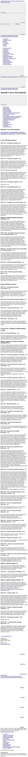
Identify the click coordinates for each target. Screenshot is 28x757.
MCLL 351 (12, 614)
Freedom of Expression (8, 736)
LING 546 (9, 380)
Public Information (7, 744)
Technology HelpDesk (7, 62)
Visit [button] (7, 644)
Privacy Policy (6, 738)
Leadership (3, 1)
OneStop (8, 2)
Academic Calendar (7, 48)
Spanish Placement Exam (8, 119)
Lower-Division (5, 132)
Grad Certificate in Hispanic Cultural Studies (12, 116)
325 (5, 569)
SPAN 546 (16, 489)
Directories (19, 1)
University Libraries (7, 64)
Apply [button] (9, 644)
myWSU (5, 2)
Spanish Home (6, 108)
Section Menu (4, 104)
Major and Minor (6, 109)
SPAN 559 (24, 465)
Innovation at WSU (9, 1)
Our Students (6, 123)
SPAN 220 (9, 316)
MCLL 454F (9, 489)
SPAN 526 (12, 387)
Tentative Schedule (7, 111)
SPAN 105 (18, 154)
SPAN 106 (20, 198)
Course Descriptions (7, 110)
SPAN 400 (21, 352)
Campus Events (6, 52)
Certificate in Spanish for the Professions (11, 112)
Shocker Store (6, 59)
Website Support (6, 745)
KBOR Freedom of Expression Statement (11, 746)
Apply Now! (5, 49)
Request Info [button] (3, 644)
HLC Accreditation (7, 748)
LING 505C (9, 335)
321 (1, 569)
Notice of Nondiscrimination (9, 739)
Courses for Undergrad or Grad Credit (13, 133)
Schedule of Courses (7, 57)
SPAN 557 (12, 465)
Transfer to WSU (6, 63)
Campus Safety (6, 742)
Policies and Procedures (8, 56)
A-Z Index (5, 734)
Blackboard (5, 51)
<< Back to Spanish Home (6, 636)
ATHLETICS (5, 36)
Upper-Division (14, 132)
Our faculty (5, 121)
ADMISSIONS (10, 35)
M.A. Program (6, 115)
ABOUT (10, 36)
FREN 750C (9, 626)
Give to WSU (6, 43)
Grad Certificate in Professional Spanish (11, 117)
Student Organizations (7, 124)
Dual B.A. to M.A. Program (9, 114)
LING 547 (9, 392)
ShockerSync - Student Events (9, 58)
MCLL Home (6, 107)
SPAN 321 (15, 373)
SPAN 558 (17, 465)
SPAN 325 (9, 361)
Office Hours (6, 55)
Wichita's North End (7, 126)
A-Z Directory (6, 50)
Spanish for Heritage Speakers (9, 118)
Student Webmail (6, 60)
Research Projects (6, 122)
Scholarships (5, 125)
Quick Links (3, 12)
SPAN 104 (20, 166)
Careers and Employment (8, 53)
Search (2, 24)
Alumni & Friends (4, 731)
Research (15, 1)
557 (26, 427)
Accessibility (5, 743)
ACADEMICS (4, 35)
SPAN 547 (22, 489)
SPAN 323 (22, 304)
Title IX (4, 741)
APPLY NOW (15, 36)
